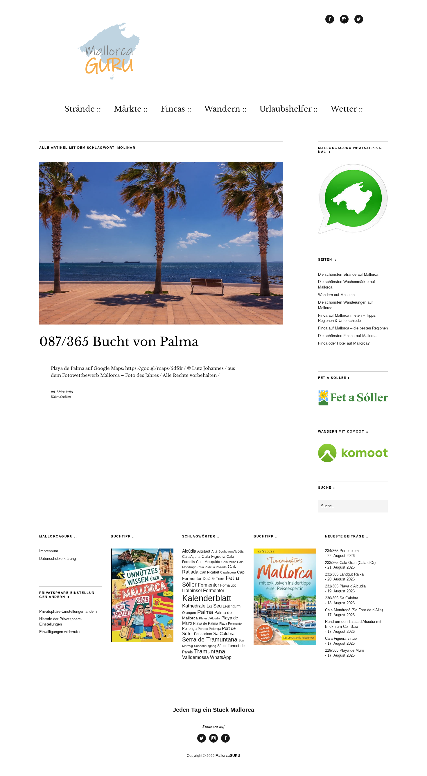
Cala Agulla (191, 557)
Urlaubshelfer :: (288, 109)
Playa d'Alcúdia (209, 618)
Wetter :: (347, 109)
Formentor (208, 585)
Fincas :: (176, 109)
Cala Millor (228, 562)
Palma (205, 612)
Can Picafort (209, 572)
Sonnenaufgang (205, 646)
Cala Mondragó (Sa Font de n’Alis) (354, 610)
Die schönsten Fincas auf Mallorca (347, 336)
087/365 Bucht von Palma (118, 341)
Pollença (189, 629)
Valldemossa (195, 657)
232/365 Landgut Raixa (344, 574)
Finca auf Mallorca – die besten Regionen (353, 328)
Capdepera (228, 572)
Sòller (222, 646)
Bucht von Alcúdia (230, 551)
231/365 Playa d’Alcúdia (345, 586)
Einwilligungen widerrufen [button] (60, 632)
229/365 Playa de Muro (344, 650)
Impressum (48, 551)
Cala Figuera (213, 556)
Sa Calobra (223, 633)
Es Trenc (218, 578)
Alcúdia (189, 551)
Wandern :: (225, 109)
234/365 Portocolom (342, 551)
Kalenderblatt (61, 397)
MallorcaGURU (228, 756)
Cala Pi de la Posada (212, 567)
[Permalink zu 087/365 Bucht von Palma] (161, 323)
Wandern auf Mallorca (336, 295)
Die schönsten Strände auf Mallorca (348, 274)
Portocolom (203, 634)
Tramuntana (209, 651)
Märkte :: (131, 109)
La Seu (214, 606)
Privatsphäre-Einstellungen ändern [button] (68, 611)
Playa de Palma (205, 623)
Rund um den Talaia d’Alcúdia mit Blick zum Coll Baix (353, 624)
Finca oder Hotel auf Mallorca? (343, 343)
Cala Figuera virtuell (341, 638)
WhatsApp (221, 657)
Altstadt (203, 551)
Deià (206, 579)
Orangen (189, 613)
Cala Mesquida (208, 562)
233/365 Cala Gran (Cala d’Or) (350, 562)
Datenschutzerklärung (57, 558)
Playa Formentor (231, 623)
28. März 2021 (62, 392)
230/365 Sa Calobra (341, 598)
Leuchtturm (232, 606)
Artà (214, 551)
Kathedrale (193, 606)
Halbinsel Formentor (203, 590)
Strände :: (82, 109)
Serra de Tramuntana (209, 639)
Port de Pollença (209, 628)
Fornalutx (228, 585)
